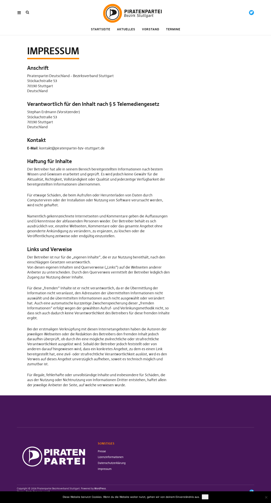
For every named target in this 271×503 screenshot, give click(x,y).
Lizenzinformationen (110, 457)
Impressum (104, 469)
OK (205, 496)
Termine (173, 29)
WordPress (100, 488)
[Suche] (27, 12)
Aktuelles (126, 29)
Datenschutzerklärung (112, 463)
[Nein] (266, 497)
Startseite (100, 29)
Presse (102, 451)
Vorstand (150, 29)
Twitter (251, 12)
